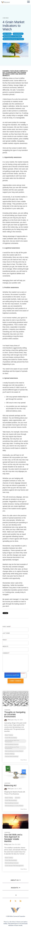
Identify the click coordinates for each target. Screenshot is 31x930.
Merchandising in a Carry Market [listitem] (14, 751)
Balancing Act (10, 785)
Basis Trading (7, 33)
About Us (15, 880)
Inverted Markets (18, 33)
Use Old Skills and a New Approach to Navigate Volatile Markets (13, 838)
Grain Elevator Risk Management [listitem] (14, 865)
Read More (24, 760)
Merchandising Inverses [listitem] (11, 744)
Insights (14, 888)
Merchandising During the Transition (13, 39)
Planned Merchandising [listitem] (11, 756)
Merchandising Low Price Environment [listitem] (12, 747)
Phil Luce (10, 720)
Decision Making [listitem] (9, 753)
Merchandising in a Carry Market (12, 36)
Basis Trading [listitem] (9, 735)
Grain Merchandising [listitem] (11, 737)
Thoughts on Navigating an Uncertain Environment (14, 714)
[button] (28, 1)
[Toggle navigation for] (15, 896)
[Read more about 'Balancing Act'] (15, 772)
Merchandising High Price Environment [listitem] (12, 741)
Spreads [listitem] (17, 797)
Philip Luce (7, 844)
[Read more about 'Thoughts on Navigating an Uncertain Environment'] (15, 698)
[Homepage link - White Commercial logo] (15, 912)
